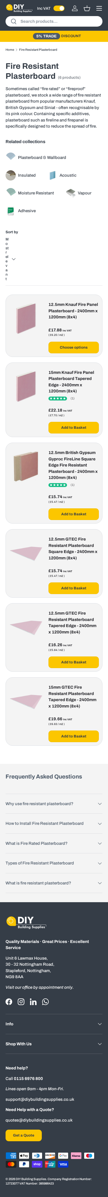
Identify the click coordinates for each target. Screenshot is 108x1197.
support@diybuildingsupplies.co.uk (40, 1099)
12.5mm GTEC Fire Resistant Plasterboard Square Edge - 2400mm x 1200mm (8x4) (72, 548)
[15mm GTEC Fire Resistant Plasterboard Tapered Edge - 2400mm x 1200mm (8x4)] (26, 701)
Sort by (12, 232)
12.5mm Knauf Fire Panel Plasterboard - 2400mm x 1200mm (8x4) (73, 310)
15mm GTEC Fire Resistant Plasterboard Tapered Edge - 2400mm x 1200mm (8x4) (72, 696)
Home (10, 49)
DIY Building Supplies (31, 1179)
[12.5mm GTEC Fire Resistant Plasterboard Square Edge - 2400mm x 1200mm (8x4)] (26, 553)
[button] (87, 8)
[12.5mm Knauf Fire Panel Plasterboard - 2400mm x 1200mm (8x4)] (26, 318)
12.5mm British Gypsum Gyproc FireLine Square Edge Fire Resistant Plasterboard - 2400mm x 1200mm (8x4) (73, 465)
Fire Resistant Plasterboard (38, 49)
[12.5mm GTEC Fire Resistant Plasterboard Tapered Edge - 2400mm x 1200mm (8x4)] (26, 627)
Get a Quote (23, 1135)
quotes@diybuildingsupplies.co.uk (39, 1120)
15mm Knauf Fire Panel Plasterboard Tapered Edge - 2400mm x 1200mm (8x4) (71, 382)
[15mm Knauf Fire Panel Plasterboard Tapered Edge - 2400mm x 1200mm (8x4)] (26, 386)
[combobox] (54, 21)
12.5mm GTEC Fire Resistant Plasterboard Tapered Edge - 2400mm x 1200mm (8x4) (72, 622)
